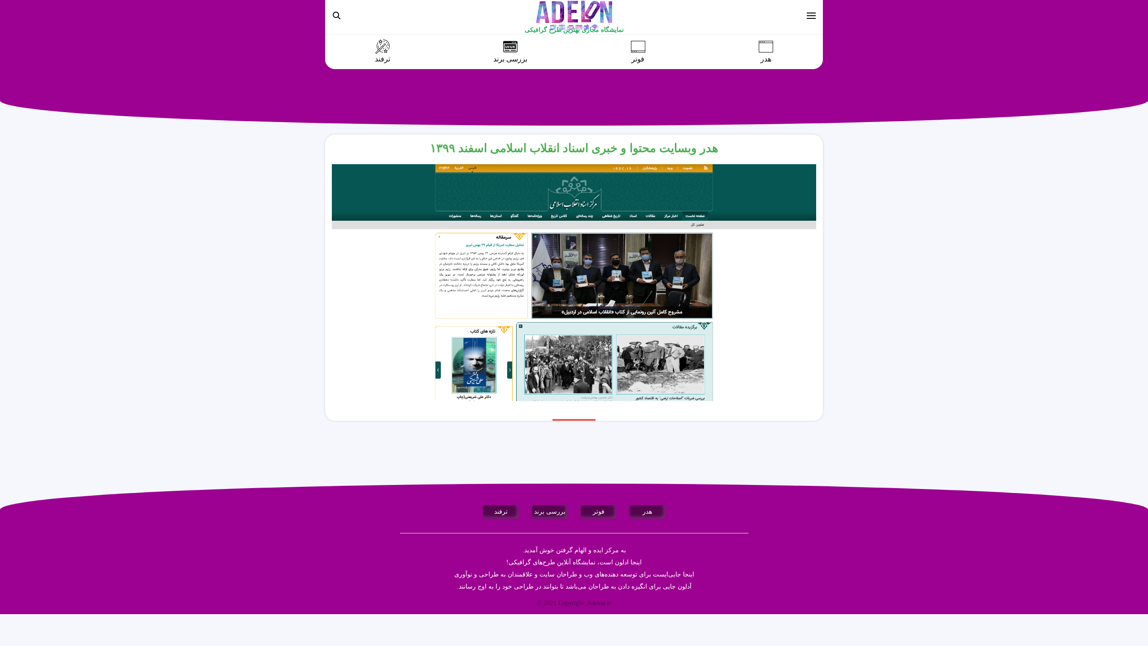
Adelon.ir (599, 603)
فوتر (637, 59)
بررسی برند (510, 59)
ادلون (622, 562)
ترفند (382, 59)
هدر (766, 59)
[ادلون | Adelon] (574, 15)
